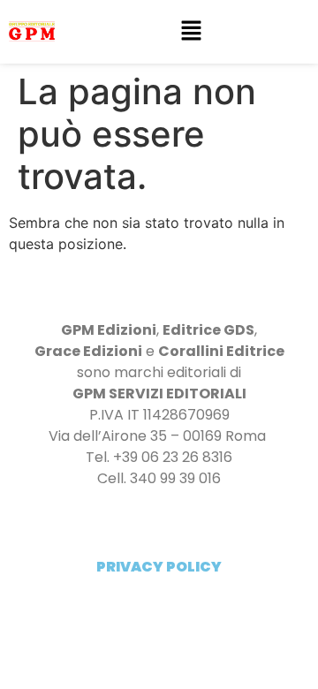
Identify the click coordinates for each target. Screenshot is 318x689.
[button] (190, 31)
